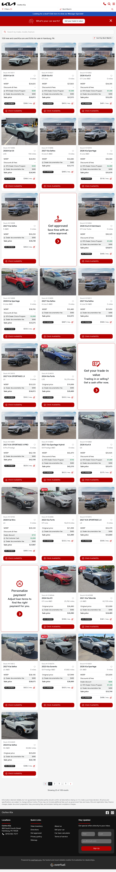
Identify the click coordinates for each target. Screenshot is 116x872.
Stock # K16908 (9, 223)
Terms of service (61, 837)
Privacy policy (36, 837)
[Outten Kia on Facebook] (106, 812)
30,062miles (31, 748)
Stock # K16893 (47, 442)
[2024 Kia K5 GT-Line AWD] (58, 578)
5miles (110, 304)
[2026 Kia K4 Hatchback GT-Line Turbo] (96, 206)
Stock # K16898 (9, 298)
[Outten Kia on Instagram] (111, 812)
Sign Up (96, 848)
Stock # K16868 (86, 442)
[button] (104, 4)
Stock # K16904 (86, 223)
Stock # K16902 (86, 73)
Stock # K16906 (9, 148)
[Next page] (70, 783)
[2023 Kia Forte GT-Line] (58, 500)
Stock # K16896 (47, 148)
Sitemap (34, 840)
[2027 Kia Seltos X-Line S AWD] (58, 131)
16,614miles (69, 523)
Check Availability (15, 111)
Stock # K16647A (48, 664)
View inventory (36, 826)
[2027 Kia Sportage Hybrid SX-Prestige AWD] (58, 425)
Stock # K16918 (86, 148)
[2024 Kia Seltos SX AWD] (19, 725)
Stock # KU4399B (86, 595)
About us (58, 826)
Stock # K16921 (47, 73)
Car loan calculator (62, 833)
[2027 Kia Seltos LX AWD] (19, 647)
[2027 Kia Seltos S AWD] (19, 206)
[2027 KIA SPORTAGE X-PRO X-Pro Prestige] (19, 425)
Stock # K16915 (86, 517)
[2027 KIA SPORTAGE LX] (19, 356)
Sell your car (60, 830)
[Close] (110, 20)
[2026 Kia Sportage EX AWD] (96, 647)
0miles (33, 79)
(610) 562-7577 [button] (11, 834)
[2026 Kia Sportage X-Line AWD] (96, 131)
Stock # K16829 (86, 664)
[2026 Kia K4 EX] (96, 425)
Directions (35, 830)
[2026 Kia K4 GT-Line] (58, 56)
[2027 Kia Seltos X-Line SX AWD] (96, 281)
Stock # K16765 (9, 517)
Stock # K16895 (47, 298)
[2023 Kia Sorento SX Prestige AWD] (58, 647)
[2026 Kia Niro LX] (19, 500)
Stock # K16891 (9, 442)
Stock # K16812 (9, 664)
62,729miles (108, 601)
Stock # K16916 (9, 373)
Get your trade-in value (74, 21)
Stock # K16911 (9, 73)
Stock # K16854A (48, 595)
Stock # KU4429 (9, 742)
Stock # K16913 (86, 298)
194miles (32, 154)
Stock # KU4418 (47, 373)
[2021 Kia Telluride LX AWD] (96, 578)
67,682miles (69, 670)
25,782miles (69, 601)
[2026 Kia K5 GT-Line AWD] (96, 56)
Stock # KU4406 (47, 517)
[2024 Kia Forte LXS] (58, 356)
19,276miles (69, 379)
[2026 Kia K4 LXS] (19, 56)
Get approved (36, 833)
